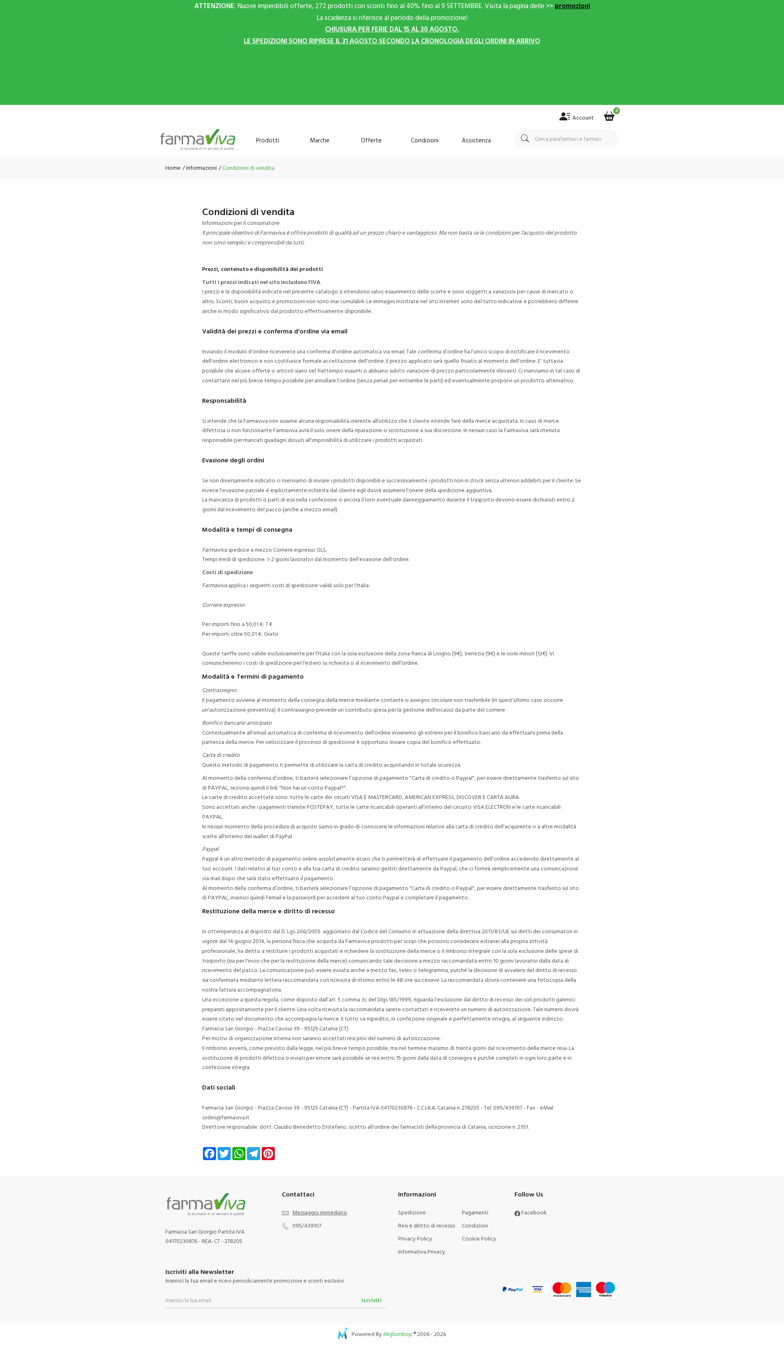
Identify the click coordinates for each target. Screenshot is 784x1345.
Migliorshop (397, 1333)
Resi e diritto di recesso (426, 1225)
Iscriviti (371, 1300)
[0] (609, 114)
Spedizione (412, 1212)
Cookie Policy (479, 1238)
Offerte (371, 140)
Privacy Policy (415, 1238)
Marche (320, 140)
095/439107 (306, 1225)
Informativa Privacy (421, 1251)
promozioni (572, 5)
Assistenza (476, 140)
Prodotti (267, 140)
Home (172, 167)
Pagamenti (475, 1212)
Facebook (533, 1212)
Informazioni (201, 167)
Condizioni (425, 140)
